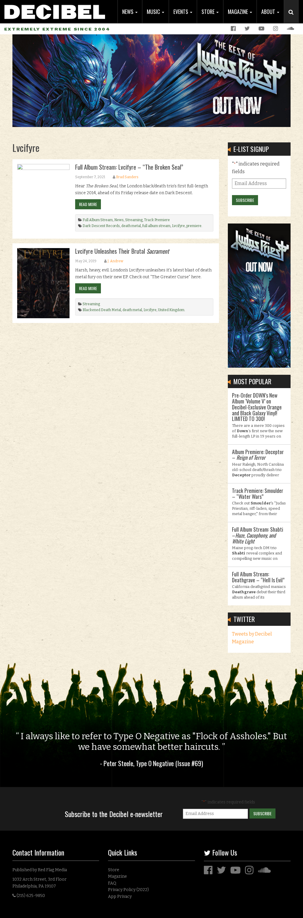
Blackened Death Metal (102, 310)
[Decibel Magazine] (54, 9)
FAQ (112, 883)
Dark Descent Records (101, 226)
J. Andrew (115, 261)
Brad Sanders (127, 177)
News (128, 11)
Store (209, 11)
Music (154, 11)
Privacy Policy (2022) (128, 889)
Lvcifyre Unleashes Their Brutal (122, 251)
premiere (194, 226)
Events (181, 11)
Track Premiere (157, 220)
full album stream (156, 226)
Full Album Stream (98, 220)
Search (294, 18)
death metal (131, 226)
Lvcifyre (178, 226)
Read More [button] (88, 204)
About (268, 11)
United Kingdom (171, 310)
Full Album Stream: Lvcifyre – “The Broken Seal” (129, 167)
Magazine (238, 11)
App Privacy (120, 896)
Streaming (134, 220)
